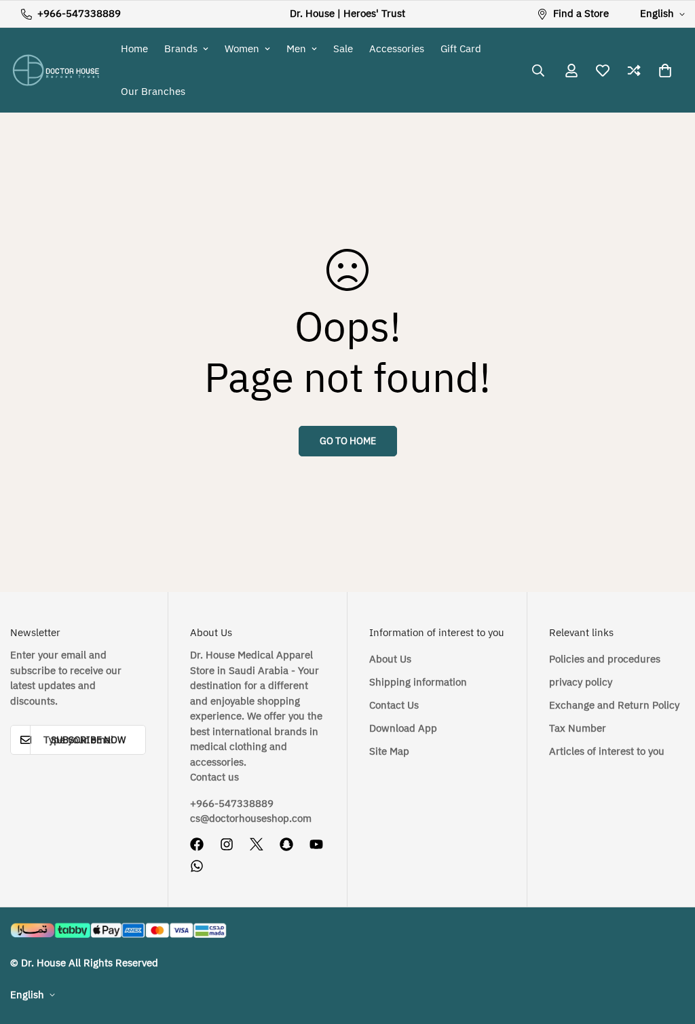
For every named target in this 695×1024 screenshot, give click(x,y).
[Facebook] (197, 844)
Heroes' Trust (374, 13)
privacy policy (580, 682)
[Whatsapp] (197, 866)
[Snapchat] (286, 844)
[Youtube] (316, 844)
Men (296, 48)
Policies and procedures (604, 659)
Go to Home (348, 441)
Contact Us (394, 705)
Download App (403, 728)
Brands (181, 48)
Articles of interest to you (606, 751)
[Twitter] (256, 844)
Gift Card (460, 48)
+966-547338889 (232, 803)
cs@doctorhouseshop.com (251, 818)
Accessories (396, 48)
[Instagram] (226, 844)
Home (134, 48)
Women (242, 48)
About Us (390, 659)
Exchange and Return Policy (614, 705)
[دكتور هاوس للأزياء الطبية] (56, 70)
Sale (343, 48)
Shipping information (418, 682)
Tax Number (577, 728)
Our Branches (153, 91)
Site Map (389, 751)
